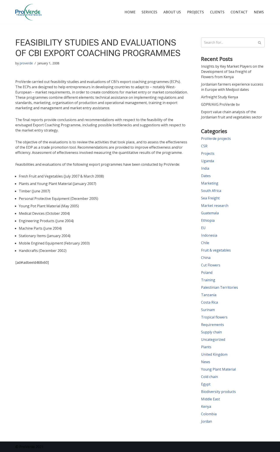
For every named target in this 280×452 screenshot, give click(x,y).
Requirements (212, 324)
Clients (217, 12)
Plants (206, 347)
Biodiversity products (218, 391)
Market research (214, 205)
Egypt (205, 384)
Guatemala (210, 213)
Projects (195, 12)
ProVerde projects (216, 138)
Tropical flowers (214, 317)
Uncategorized (213, 339)
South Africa (211, 190)
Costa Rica (209, 302)
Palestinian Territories (219, 287)
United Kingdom (214, 354)
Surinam (208, 309)
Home (129, 12)
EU (203, 227)
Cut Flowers (210, 265)
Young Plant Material (218, 369)
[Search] (260, 42)
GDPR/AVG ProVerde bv (220, 104)
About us (172, 12)
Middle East (210, 399)
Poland (206, 272)
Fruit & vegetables (216, 250)
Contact (239, 12)
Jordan (206, 421)
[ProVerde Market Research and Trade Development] (28, 12)
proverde (26, 63)
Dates (206, 175)
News (259, 12)
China (205, 257)
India (205, 168)
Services (149, 12)
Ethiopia (208, 220)
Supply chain (211, 332)
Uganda (207, 160)
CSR (204, 146)
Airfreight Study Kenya (219, 97)
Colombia (209, 414)
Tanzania (208, 294)
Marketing (209, 183)
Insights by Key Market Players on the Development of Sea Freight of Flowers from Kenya (232, 71)
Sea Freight (210, 198)
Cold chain (209, 376)
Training (208, 280)
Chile (205, 242)
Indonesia (209, 235)
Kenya (206, 406)
